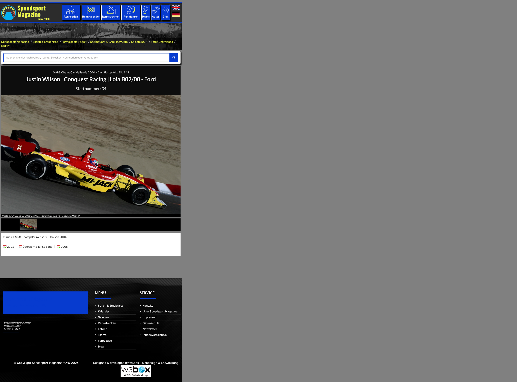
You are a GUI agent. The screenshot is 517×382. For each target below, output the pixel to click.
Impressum (150, 317)
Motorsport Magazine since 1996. (26, 305)
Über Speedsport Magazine (160, 311)
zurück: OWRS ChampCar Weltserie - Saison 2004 (35, 237)
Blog (165, 16)
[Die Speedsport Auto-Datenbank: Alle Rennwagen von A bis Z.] (156, 10)
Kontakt (148, 305)
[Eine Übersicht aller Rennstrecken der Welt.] (111, 10)
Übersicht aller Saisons (37, 246)
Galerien (103, 317)
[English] (176, 7)
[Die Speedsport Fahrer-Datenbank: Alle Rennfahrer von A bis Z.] (130, 10)
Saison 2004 (139, 42)
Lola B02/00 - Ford (133, 79)
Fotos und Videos (162, 42)
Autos (155, 16)
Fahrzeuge (105, 340)
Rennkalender (91, 16)
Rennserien (71, 16)
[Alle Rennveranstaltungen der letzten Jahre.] (91, 10)
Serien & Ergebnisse (45, 42)
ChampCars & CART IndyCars (109, 42)
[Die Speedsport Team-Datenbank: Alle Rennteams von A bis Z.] (145, 10)
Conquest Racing (85, 79)
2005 (64, 246)
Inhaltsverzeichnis (155, 335)
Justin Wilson (43, 79)
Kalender (103, 311)
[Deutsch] (176, 14)
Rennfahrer (131, 16)
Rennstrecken (111, 16)
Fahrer (102, 329)
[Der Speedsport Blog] (166, 10)
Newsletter (150, 329)
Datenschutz (151, 323)
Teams (146, 16)
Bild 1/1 (5, 46)
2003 (10, 246)
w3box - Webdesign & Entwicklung (154, 363)
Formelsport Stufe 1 (74, 42)
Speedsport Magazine (15, 42)
